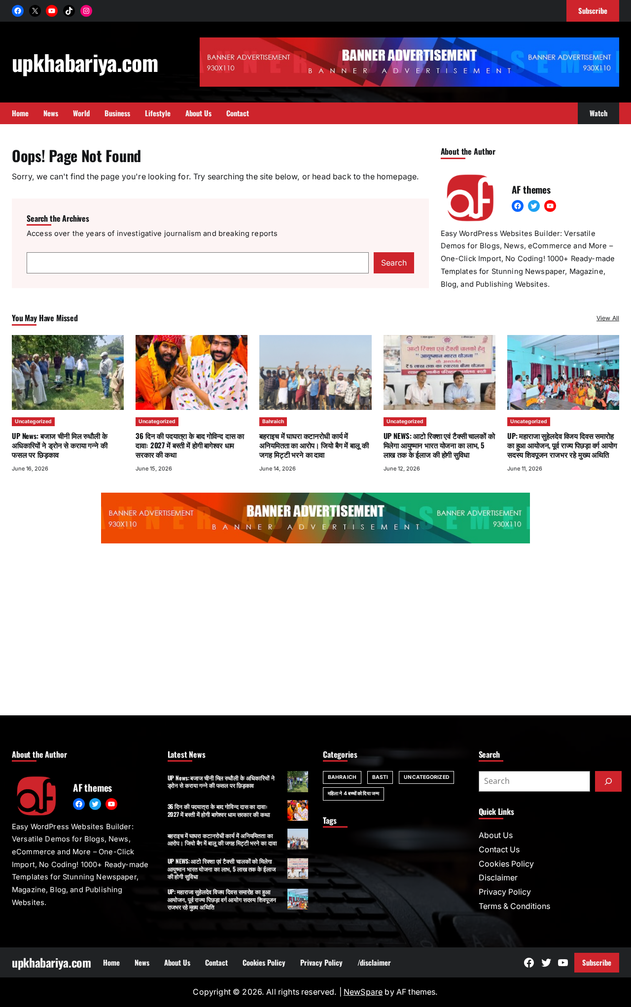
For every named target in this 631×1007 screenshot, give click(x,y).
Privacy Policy (505, 892)
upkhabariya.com (85, 62)
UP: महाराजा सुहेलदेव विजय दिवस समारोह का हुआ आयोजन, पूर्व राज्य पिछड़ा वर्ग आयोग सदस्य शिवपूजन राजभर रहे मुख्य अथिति (562, 445)
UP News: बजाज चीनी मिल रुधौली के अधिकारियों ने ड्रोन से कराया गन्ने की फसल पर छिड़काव (59, 445)
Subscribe (596, 962)
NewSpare (363, 992)
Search (394, 263)
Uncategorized (33, 421)
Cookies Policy (506, 864)
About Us (496, 835)
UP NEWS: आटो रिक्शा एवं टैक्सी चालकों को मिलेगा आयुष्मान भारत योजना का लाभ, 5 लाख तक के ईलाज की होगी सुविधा (439, 445)
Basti (380, 777)
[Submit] (608, 781)
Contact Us (499, 849)
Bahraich (273, 421)
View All (607, 318)
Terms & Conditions (514, 906)
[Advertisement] (315, 632)
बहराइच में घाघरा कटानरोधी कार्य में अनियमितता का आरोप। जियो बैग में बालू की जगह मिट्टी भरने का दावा (313, 445)
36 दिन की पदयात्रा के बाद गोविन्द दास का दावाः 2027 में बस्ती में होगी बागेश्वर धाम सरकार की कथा (190, 445)
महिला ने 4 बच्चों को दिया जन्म (353, 793)
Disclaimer (498, 877)
